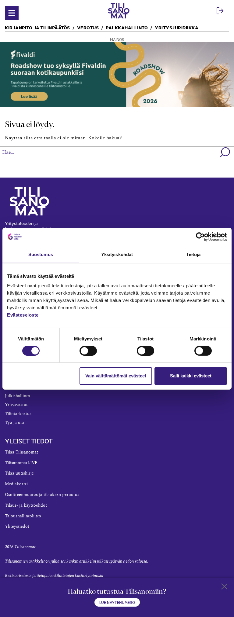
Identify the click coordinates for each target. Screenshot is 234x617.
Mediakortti (16, 484)
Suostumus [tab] (40, 254)
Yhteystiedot (17, 526)
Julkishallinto (17, 396)
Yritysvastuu (17, 405)
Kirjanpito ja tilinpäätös (37, 27)
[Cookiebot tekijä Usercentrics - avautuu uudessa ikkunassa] (200, 236)
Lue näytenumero (117, 602)
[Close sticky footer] (224, 588)
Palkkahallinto (127, 27)
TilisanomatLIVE (21, 463)
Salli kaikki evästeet (190, 375)
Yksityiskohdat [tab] (117, 254)
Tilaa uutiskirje (19, 473)
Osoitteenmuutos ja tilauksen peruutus (42, 495)
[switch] (88, 351)
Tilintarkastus (18, 414)
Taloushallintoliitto (23, 516)
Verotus (88, 27)
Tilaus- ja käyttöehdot (26, 505)
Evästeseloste (23, 315)
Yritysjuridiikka (176, 27)
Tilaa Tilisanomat (21, 452)
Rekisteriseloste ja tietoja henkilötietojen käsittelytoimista (54, 576)
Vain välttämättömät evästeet (115, 375)
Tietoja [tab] (193, 254)
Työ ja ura (14, 423)
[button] (225, 152)
